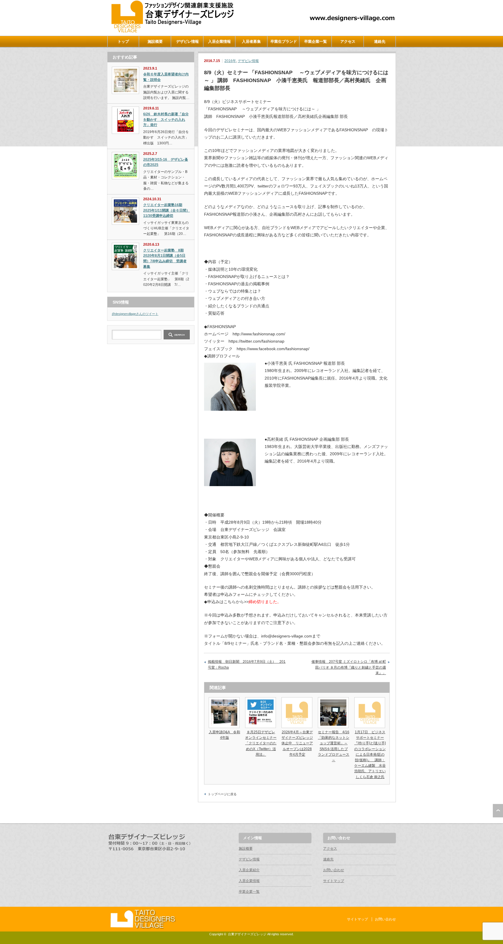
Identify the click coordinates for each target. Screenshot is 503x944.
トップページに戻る (222, 794)
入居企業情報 (219, 41)
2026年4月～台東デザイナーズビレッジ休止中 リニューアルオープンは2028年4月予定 (297, 743)
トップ (123, 41)
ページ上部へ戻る (498, 810)
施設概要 (155, 41)
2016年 (230, 61)
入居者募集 (251, 41)
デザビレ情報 (187, 41)
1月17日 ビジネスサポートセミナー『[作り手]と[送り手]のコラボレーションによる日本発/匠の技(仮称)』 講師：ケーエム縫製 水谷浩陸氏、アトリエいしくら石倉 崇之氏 (370, 754)
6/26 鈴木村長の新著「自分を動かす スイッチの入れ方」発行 (166, 119)
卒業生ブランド (283, 41)
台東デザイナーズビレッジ (247, 934)
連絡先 (379, 41)
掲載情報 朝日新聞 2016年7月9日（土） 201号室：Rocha (247, 665)
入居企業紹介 (249, 870)
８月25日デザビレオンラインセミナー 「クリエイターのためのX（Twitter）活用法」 (261, 743)
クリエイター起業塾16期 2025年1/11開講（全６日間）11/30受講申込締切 (166, 210)
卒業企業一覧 (315, 41)
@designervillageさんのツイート (135, 314)
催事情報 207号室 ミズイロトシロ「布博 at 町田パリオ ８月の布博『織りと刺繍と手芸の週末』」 (348, 667)
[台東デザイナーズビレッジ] (172, 31)
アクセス (347, 41)
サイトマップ (333, 881)
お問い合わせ (333, 870)
